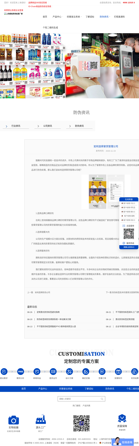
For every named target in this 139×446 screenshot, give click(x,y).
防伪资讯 (104, 17)
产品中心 (57, 17)
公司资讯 (47, 126)
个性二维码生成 (50, 27)
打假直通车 (119, 17)
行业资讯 (16, 126)
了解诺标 (90, 17)
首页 (45, 17)
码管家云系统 (73, 17)
